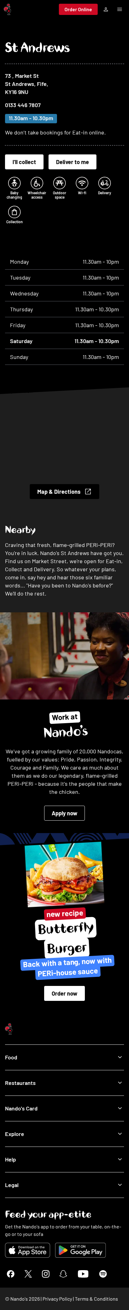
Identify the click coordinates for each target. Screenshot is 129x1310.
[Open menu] (119, 9)
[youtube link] (83, 1274)
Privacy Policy (57, 1299)
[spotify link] (103, 1274)
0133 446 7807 (23, 104)
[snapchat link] (63, 1274)
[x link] (28, 1274)
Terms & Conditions (96, 1299)
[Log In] (105, 9)
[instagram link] (45, 1274)
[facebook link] (10, 1274)
